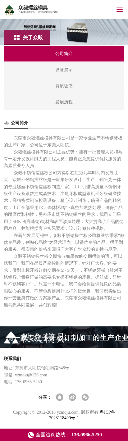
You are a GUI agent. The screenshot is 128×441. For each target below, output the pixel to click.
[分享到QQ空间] (60, 397)
